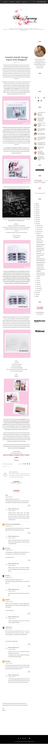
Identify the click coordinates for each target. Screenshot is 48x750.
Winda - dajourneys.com (13, 508)
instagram (16, 455)
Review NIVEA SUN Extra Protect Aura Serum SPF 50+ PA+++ (41, 139)
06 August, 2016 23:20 (11, 649)
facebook (27, 455)
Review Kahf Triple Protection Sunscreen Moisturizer (41, 114)
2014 (36, 294)
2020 (36, 215)
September (38, 231)
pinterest (5, 455)
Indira (6, 495)
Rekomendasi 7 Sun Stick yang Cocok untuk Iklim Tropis (41, 143)
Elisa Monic (7, 661)
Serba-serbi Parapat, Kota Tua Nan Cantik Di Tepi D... (40, 274)
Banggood (8, 466)
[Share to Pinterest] (27, 464)
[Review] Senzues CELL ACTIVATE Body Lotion (39, 237)
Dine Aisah (7, 548)
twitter (22, 455)
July (37, 278)
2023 (36, 209)
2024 (36, 207)
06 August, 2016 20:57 (8, 628)
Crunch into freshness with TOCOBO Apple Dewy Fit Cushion (41, 153)
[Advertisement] (16, 47)
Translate (43, 182)
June (37, 280)
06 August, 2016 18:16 (11, 618)
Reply (29, 505)
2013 (36, 296)
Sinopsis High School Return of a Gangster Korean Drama (41, 158)
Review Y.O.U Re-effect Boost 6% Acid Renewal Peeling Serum (41, 119)
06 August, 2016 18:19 (11, 591)
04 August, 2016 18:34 (8, 496)
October (38, 229)
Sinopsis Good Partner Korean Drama (41, 148)
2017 (36, 221)
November (38, 227)
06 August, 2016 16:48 (8, 601)
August (38, 233)
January (38, 290)
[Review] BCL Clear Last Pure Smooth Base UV (40, 255)
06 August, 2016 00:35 (11, 565)
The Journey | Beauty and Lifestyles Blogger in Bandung (25, 741)
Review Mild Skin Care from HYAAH (41, 134)
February (38, 288)
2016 (36, 223)
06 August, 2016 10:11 (8, 577)
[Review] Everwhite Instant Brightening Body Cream (40, 250)
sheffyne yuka (8, 627)
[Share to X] (25, 464)
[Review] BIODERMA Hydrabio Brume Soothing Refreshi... (40, 264)
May (37, 282)
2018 (36, 219)
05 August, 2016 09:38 (11, 510)
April (37, 284)
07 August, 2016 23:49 (11, 676)
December (38, 225)
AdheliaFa (7, 599)
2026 (36, 203)
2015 (36, 292)
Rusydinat (7, 575)
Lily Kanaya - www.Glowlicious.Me (12, 524)
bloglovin (11, 455)
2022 (36, 211)
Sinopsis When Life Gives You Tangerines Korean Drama (41, 125)
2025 (36, 205)
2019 (36, 217)
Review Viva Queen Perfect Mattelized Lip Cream (41, 129)
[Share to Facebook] (23, 464)
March (37, 286)
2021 (36, 213)
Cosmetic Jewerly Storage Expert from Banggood (40, 269)
